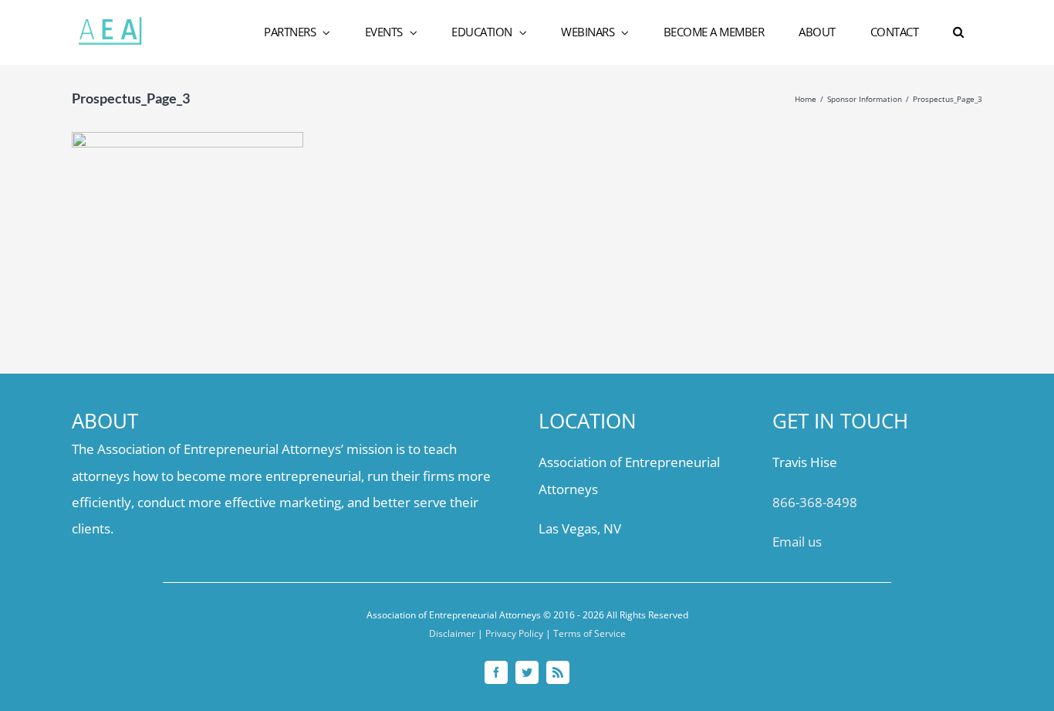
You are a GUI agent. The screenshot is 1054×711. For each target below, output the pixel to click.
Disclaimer (452, 633)
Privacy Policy (514, 633)
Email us (797, 541)
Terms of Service (589, 633)
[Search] (959, 32)
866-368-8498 (814, 502)
